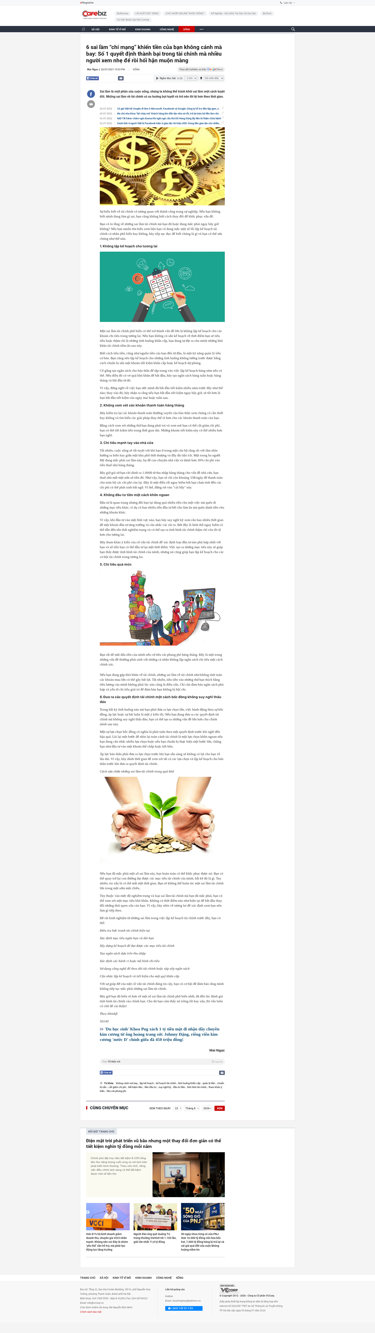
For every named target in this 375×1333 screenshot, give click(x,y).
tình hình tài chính (197, 1087)
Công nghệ (164, 1277)
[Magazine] (87, 3)
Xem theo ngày (160, 1108)
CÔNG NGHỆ (167, 29)
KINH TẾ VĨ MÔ (117, 29)
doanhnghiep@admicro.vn (186, 1300)
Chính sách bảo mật (90, 1312)
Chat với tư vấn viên (182, 1309)
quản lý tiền (209, 1083)
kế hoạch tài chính (166, 1083)
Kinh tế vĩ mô (122, 1277)
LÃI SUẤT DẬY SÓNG (147, 13)
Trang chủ (87, 1277)
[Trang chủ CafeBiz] (83, 29)
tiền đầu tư (151, 1087)
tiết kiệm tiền (135, 1087)
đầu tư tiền (179, 1087)
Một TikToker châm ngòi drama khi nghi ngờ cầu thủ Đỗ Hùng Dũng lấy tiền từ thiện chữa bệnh (169, 118)
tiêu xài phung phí (116, 1091)
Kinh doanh (143, 1277)
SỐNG (186, 29)
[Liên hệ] (121, 78)
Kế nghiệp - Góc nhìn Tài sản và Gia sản (233, 13)
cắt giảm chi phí (118, 1087)
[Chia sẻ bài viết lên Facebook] (91, 94)
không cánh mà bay (127, 1083)
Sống (136, 69)
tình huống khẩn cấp (189, 1083)
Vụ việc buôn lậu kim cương (133, 19)
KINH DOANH (142, 29)
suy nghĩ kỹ (165, 1087)
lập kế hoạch (147, 1083)
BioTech (267, 13)
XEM (219, 1108)
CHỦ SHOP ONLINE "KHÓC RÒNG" (185, 13)
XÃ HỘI (95, 29)
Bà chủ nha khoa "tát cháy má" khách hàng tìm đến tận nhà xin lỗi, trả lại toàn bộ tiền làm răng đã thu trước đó (177, 113)
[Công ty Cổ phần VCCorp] (229, 1289)
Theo (162, 1061)
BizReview (122, 13)
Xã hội (104, 1277)
